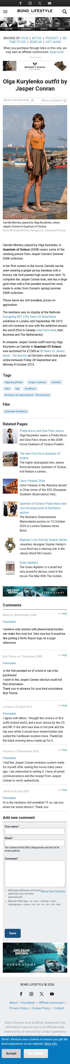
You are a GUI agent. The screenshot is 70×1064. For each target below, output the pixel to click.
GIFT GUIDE (53, 42)
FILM (24, 38)
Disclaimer (28, 1002)
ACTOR (36, 38)
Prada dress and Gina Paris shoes (42, 431)
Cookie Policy (41, 1008)
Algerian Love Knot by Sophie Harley (43, 540)
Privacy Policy (18, 1008)
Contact (59, 1008)
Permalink (9, 622)
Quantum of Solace (16, 411)
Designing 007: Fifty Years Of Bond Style (29, 317)
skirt (7, 388)
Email (8, 838)
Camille (56, 382)
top (17, 388)
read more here (46, 330)
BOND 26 (36, 42)
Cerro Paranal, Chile (32, 481)
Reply (64, 613)
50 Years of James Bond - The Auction (27, 395)
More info (50, 1044)
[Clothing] (9, 30)
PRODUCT (52, 38)
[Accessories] (26, 30)
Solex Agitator (29, 562)
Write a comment (52, 100)
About (13, 1002)
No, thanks (35, 1053)
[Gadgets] (44, 30)
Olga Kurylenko (14, 382)
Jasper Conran (37, 382)
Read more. (57, 52)
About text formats (53, 891)
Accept (11, 1053)
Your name (11, 826)
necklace (30, 388)
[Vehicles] (61, 30)
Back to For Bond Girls (16, 100)
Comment (11, 858)
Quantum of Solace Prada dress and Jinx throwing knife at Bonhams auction (43, 508)
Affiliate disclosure (51, 1002)
